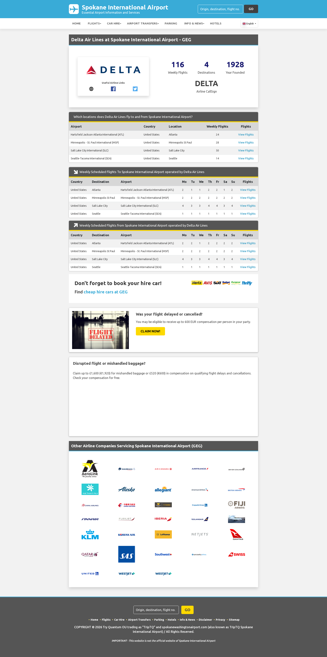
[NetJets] (200, 534)
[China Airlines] (90, 505)
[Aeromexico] (126, 468)
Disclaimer (205, 619)
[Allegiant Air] (163, 489)
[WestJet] (126, 573)
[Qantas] (236, 534)
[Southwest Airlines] (163, 554)
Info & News (193, 23)
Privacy (220, 619)
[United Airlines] (90, 573)
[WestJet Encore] (163, 573)
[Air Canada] (163, 468)
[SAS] (126, 554)
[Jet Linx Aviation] (236, 518)
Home (76, 23)
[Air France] (200, 468)
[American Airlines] (200, 489)
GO (251, 9)
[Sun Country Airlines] (200, 554)
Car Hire (113, 23)
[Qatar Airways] (90, 554)
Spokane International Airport (125, 9)
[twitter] (135, 88)
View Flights (246, 134)
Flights (94, 23)
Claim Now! (150, 331)
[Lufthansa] (163, 534)
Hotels (215, 23)
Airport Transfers (142, 23)
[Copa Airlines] (200, 505)
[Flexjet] (126, 519)
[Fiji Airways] (236, 504)
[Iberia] (163, 519)
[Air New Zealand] (236, 468)
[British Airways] (236, 489)
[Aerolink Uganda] (90, 468)
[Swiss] (236, 554)
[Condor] (163, 504)
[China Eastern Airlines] (126, 505)
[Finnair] (90, 519)
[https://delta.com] (91, 88)
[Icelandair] (200, 519)
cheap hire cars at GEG (106, 291)
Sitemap (234, 619)
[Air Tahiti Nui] (90, 489)
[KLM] (90, 534)
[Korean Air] (126, 534)
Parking (171, 23)
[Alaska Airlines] (126, 489)
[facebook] (113, 88)
